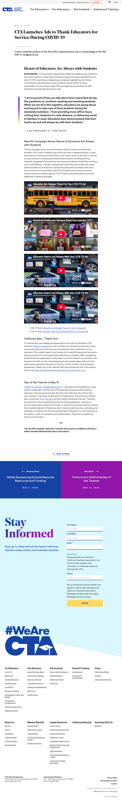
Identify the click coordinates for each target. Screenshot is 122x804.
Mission (8, 726)
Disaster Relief (32, 726)
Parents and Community (59, 672)
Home (98, 668)
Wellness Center (11, 711)
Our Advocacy (61, 9)
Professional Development (10, 702)
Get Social (54, 683)
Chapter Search (11, 738)
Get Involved (82, 9)
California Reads (56, 676)
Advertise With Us (104, 722)
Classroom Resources (13, 707)
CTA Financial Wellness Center (36, 739)
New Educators (10, 683)
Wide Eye (114, 796)
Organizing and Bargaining (37, 687)
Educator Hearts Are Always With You (60, 332)
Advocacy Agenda (34, 680)
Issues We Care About (35, 672)
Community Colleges (35, 676)
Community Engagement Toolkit (59, 756)
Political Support (56, 751)
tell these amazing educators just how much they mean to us (58, 370)
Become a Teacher (12, 691)
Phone (70, 574)
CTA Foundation (11, 741)
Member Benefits (69, 2)
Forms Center (55, 726)
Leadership (9, 734)
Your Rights (9, 687)
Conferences (77, 672)
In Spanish (80, 328)
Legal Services (32, 734)
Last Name (71, 534)
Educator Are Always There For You (59, 328)
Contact (98, 676)
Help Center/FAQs (102, 672)
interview (49, 399)
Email (70, 543)
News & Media (10, 745)
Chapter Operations (57, 734)
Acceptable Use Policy (109, 780)
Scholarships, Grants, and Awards (14, 696)
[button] (109, 2)
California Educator (82, 722)
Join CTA (8, 672)
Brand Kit (98, 726)
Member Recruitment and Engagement (60, 746)
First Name (71, 525)
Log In (115, 2)
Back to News (63, 454)
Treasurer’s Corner (57, 738)
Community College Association (58, 762)
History (7, 730)
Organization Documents (59, 730)
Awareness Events (57, 680)
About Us (9, 722)
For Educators (39, 9)
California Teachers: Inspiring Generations (44, 387)
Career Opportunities (103, 680)
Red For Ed (31, 691)
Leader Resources (82, 2)
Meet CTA (9, 676)
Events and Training (106, 9)
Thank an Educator (41, 346)
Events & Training (80, 668)
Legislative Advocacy (35, 683)
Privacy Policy (72, 554)
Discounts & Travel (34, 730)
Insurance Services (34, 743)
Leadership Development (60, 741)
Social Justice (32, 695)
